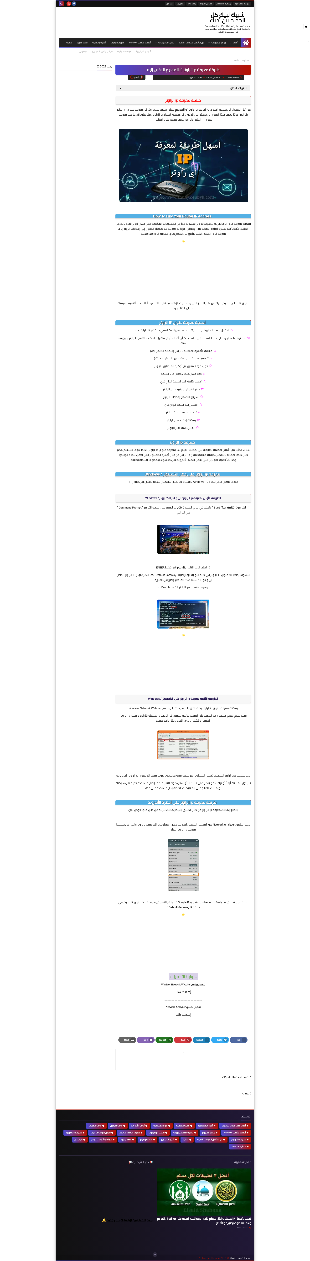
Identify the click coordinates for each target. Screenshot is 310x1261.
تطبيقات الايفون (238, 1139)
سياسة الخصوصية (242, 3)
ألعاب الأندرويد (138, 1126)
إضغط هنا (183, 991)
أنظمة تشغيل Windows (140, 42)
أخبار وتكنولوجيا (143, 51)
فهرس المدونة (206, 3)
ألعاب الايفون (116, 1126)
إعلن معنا (192, 3)
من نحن (169, 3)
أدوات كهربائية (124, 51)
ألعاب (235, 42)
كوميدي (83, 51)
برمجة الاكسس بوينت (183, 1132)
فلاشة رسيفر (146, 1139)
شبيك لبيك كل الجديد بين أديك (227, 17)
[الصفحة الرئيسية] (246, 42)
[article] (151, 1059)
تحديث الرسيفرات (166, 42)
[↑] (155, 1254)
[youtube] (69, 3)
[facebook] (74, 3)
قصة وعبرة (82, 42)
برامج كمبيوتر (208, 1132)
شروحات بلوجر (117, 42)
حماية (69, 42)
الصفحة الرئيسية (215, 77)
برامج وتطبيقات (218, 42)
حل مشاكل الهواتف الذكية (191, 42)
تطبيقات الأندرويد (195, 77)
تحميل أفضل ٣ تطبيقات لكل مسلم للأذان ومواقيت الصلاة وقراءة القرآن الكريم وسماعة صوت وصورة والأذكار (204, 1221)
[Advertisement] (183, 268)
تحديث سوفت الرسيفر (129, 1132)
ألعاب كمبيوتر (95, 1126)
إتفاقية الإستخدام (224, 3)
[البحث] (61, 3)
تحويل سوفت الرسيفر (101, 1132)
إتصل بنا (180, 3)
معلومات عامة (241, 60)
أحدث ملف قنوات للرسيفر (234, 1126)
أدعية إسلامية (99, 42)
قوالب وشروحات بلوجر (102, 51)
